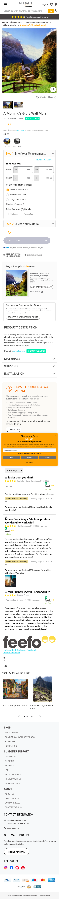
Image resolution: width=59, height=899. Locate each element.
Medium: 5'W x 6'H (18, 194)
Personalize (28, 214)
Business (29, 457)
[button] (18, 716)
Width (8, 169)
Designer (47, 457)
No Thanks (29, 462)
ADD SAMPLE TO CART (41, 287)
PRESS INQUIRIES (13, 779)
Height (9, 178)
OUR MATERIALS (12, 803)
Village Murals (9, 25)
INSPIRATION (11, 746)
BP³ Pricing (20, 130)
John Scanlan (19, 351)
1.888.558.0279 (13, 828)
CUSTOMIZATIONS (13, 807)
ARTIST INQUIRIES (13, 774)
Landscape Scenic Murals (36, 22)
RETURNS (9, 765)
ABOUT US (9, 794)
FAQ (7, 770)
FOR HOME (10, 741)
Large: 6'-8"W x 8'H (18, 199)
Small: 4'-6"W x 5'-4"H (19, 190)
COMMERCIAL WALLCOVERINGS (20, 737)
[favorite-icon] (51, 4)
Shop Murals (15, 22)
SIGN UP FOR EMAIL (16, 852)
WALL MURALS (11, 733)
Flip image (14, 214)
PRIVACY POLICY (12, 783)
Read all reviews (11, 652)
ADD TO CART (13, 240)
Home (11, 457)
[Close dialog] (55, 435)
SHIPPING (9, 761)
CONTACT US (14, 429)
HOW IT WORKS (12, 798)
